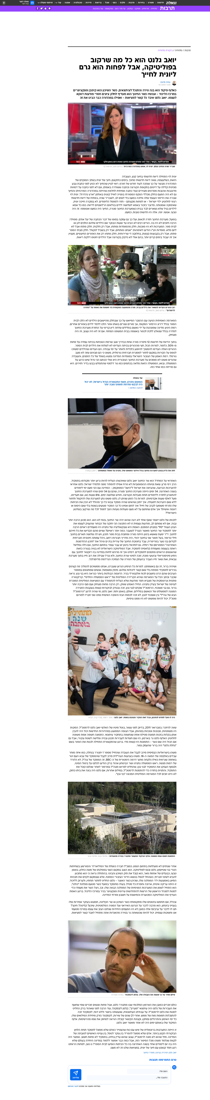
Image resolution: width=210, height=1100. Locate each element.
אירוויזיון (145, 9)
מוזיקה (137, 9)
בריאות (98, 3)
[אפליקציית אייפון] (45, 8)
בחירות (141, 3)
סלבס (122, 3)
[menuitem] (159, 2)
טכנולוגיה (78, 3)
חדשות (160, 3)
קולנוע (130, 9)
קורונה (158, 1053)
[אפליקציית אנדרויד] (49, 8)
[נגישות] (4, 3)
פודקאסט (109, 9)
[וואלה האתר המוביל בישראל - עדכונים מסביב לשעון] (171, 2)
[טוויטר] (41, 8)
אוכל (107, 3)
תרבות (132, 3)
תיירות (89, 3)
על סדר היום (120, 9)
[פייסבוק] (37, 8)
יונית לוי (165, 1053)
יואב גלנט (172, 1053)
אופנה (67, 3)
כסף (115, 3)
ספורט (151, 3)
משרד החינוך (148, 1053)
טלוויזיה (154, 9)
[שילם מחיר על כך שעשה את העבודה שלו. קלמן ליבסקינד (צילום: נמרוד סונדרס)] (122, 959)
